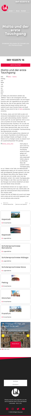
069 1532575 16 (22, 2)
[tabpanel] (15, 334)
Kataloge (15, 381)
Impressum (15, 384)
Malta (21, 109)
